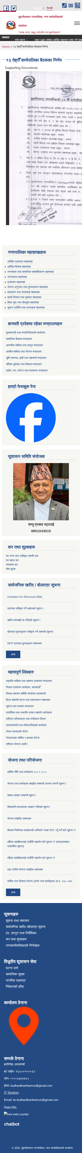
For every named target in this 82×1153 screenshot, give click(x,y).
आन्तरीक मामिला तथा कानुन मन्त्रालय (24, 345)
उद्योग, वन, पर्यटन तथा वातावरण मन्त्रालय (27, 370)
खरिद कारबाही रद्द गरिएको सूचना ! (23, 620)
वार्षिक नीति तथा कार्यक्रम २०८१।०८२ (27, 771)
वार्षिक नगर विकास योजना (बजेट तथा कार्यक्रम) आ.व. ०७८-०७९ (39, 881)
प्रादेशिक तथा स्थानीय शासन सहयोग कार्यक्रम (29, 712)
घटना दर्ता (12, 968)
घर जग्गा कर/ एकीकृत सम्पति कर (22, 555)
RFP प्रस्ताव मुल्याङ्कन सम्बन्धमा (24, 643)
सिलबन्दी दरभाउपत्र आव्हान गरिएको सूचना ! (29, 806)
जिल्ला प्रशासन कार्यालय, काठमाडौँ (23, 687)
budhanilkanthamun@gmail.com (31, 1085)
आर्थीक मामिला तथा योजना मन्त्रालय (24, 351)
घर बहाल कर (12, 560)
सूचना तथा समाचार (17, 921)
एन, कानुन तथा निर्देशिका (21, 933)
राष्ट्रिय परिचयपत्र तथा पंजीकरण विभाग (26, 718)
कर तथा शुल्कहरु (16, 939)
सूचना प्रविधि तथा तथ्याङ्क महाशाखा (26, 307)
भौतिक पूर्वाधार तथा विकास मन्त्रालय (24, 364)
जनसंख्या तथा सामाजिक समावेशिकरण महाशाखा (30, 271)
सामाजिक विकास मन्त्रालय (19, 338)
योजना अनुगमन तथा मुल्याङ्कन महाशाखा (27, 286)
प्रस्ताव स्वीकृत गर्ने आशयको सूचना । (26, 608)
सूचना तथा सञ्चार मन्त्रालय (20, 706)
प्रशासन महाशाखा (16, 282)
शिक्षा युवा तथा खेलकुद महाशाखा (23, 302)
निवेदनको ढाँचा (15, 987)
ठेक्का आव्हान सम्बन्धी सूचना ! (21, 795)
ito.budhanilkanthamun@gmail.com (36, 1099)
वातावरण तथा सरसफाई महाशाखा (23, 292)
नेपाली (50, 8)
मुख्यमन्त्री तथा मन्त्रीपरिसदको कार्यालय (25, 332)
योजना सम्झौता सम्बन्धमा (19, 818)
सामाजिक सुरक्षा (15, 974)
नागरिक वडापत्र (15, 980)
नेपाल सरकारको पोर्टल (17, 731)
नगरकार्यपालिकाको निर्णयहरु (23, 945)
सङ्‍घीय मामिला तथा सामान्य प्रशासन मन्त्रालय (29, 680)
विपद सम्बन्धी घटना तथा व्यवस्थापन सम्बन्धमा (28, 699)
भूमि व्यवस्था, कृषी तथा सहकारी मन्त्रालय (26, 357)
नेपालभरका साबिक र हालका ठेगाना (22, 737)
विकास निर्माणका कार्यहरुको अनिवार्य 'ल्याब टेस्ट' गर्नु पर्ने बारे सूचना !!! (41, 830)
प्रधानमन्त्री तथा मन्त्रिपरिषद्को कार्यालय (26, 725)
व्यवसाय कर (12, 564)
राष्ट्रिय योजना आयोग (16, 744)
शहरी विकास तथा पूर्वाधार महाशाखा (24, 297)
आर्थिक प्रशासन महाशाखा (20, 261)
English (37, 8)
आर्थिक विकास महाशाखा (19, 266)
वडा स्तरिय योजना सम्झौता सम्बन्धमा (25, 869)
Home (6, 46)
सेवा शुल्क (11, 568)
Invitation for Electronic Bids (24, 596)
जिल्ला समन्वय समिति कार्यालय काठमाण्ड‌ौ (26, 693)
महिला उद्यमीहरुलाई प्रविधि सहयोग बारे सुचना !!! (31, 857)
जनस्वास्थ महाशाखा (17, 276)
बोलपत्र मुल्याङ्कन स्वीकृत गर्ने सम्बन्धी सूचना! (30, 631)
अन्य (13, 654)
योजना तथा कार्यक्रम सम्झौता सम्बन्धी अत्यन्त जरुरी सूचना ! (36, 783)
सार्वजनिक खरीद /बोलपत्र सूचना (25, 927)
